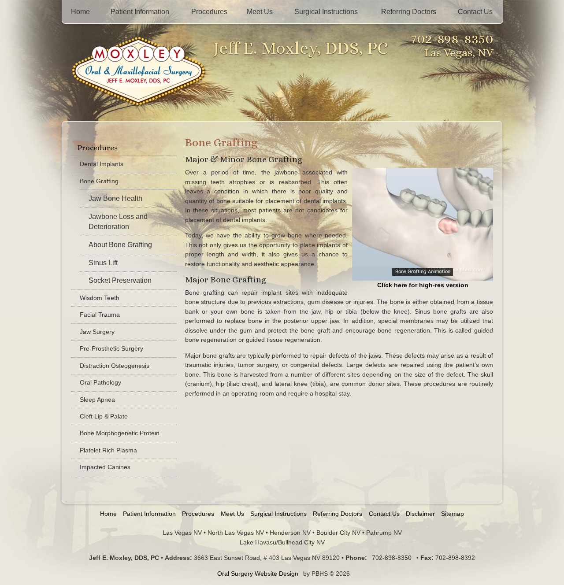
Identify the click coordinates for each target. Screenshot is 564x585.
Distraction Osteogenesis (114, 365)
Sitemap (452, 513)
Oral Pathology (100, 382)
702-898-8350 (452, 38)
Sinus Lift (103, 263)
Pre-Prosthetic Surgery (111, 348)
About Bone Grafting (120, 244)
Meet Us (260, 11)
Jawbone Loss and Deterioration (118, 222)
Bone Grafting (99, 181)
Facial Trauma (100, 314)
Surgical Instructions (326, 11)
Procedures (209, 11)
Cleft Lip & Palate (104, 416)
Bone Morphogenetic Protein (120, 433)
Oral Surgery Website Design (257, 573)
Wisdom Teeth (99, 297)
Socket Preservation (120, 280)
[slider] (422, 274)
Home (80, 11)
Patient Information (140, 11)
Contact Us (475, 11)
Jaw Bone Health (115, 198)
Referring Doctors (408, 11)
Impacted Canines (105, 466)
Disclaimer (420, 513)
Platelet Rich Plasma (108, 450)
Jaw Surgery (97, 331)
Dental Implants (101, 163)
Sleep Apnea (97, 399)
